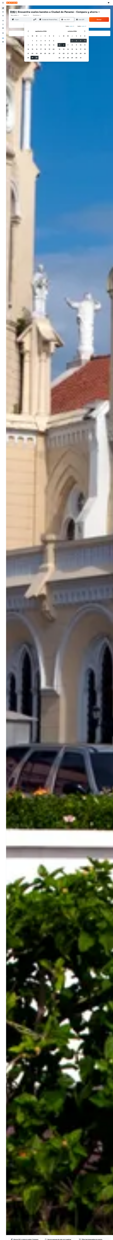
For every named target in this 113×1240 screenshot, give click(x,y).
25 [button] (45, 53)
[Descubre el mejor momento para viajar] (3, 28)
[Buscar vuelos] (3, 8)
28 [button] (28, 58)
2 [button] (36, 41)
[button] (3, 3)
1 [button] (32, 41)
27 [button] (53, 53)
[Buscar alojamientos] (3, 12)
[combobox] (15, 15)
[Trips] (3, 33)
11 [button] (45, 45)
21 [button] (28, 53)
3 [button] (80, 41)
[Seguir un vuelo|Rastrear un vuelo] (3, 24)
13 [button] (53, 45)
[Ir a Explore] (3, 20)
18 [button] (45, 49)
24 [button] (41, 53)
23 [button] (36, 53)
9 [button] (36, 45)
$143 (13, 11)
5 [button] (49, 41)
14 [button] (28, 49)
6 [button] (53, 41)
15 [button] (32, 49)
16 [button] (36, 49)
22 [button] (32, 53)
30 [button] (37, 58)
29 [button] (32, 58)
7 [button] (28, 45)
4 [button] (45, 41)
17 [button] (40, 49)
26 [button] (49, 53)
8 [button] (32, 45)
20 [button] (53, 49)
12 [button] (49, 45)
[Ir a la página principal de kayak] (11, 3)
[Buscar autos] (3, 15)
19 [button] (49, 49)
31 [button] (80, 58)
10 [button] (41, 45)
